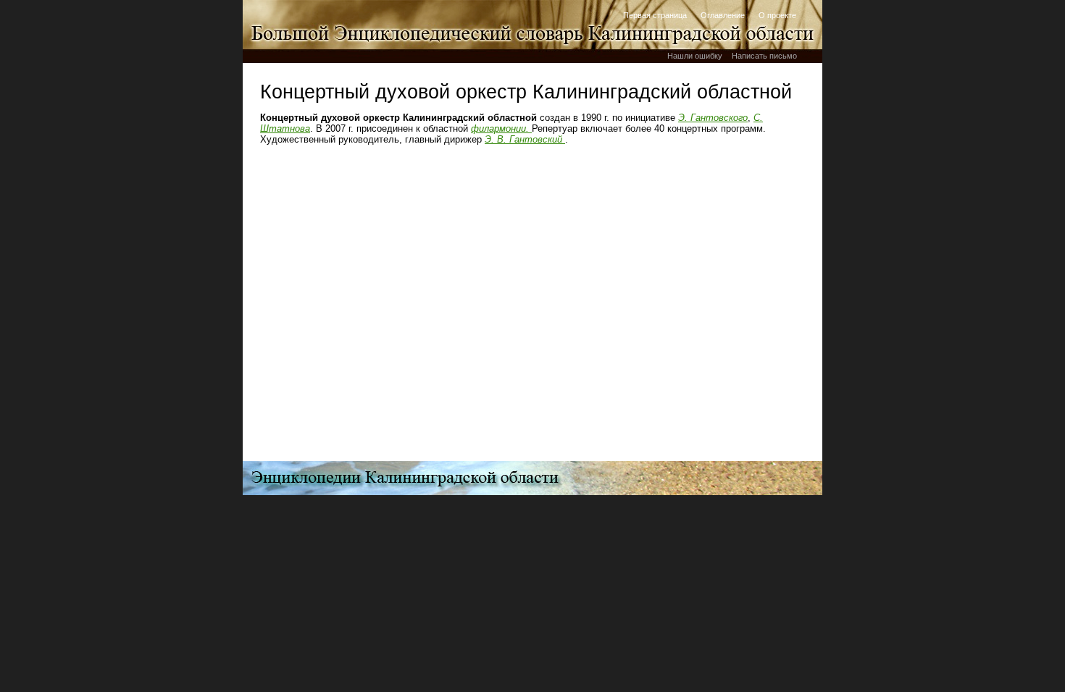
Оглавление (723, 15)
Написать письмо (764, 55)
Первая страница (655, 15)
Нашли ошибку (694, 55)
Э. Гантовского (713, 117)
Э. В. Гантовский (525, 139)
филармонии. (501, 128)
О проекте (777, 15)
